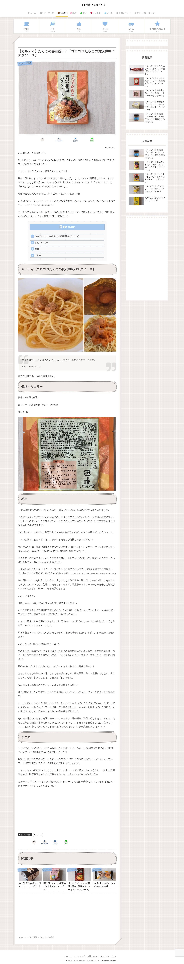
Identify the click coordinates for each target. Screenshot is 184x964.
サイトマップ (79, 956)
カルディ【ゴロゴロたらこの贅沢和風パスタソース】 (57, 236)
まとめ (38, 255)
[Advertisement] (67, 811)
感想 (37, 249)
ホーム (68, 956)
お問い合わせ (92, 956)
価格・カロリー (41, 243)
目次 (65, 227)
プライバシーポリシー (109, 956)
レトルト (39, 835)
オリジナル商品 (26, 835)
